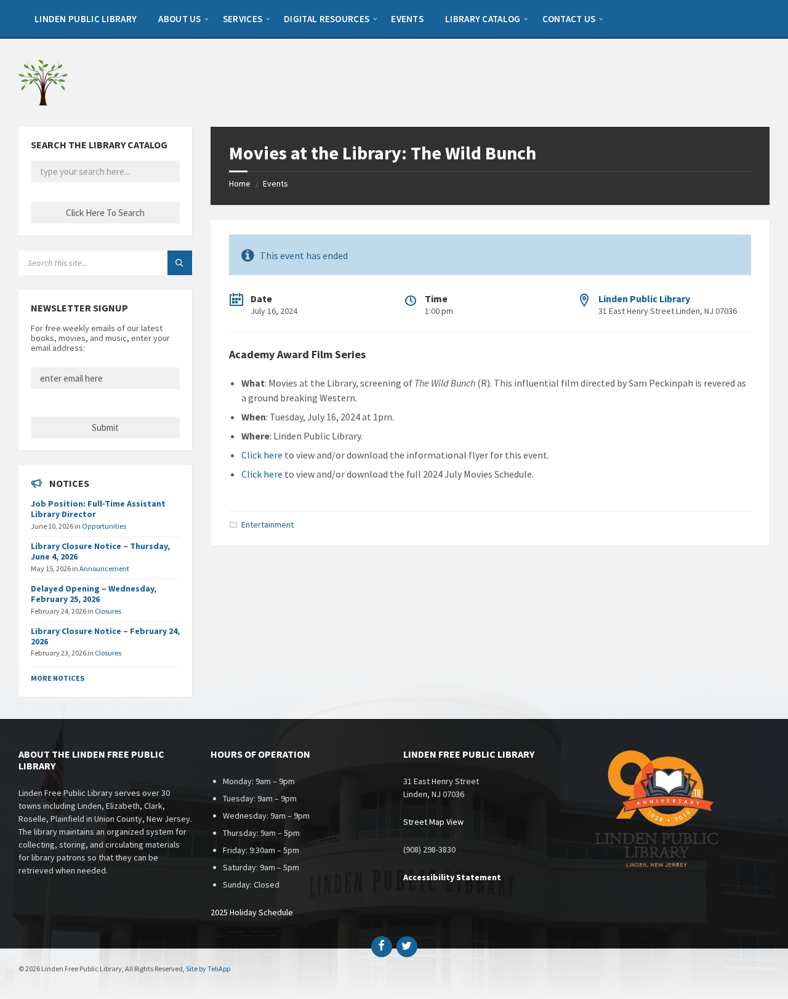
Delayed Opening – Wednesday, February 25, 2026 (93, 593)
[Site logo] (43, 103)
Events (275, 183)
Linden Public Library (644, 298)
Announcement (104, 568)
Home (240, 183)
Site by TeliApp (208, 968)
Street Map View (433, 821)
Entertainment (267, 524)
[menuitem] (86, 18)
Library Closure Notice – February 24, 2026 (105, 636)
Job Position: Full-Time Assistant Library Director (98, 509)
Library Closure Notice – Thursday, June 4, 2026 (100, 551)
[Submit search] (179, 263)
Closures (108, 611)
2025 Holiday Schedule (252, 912)
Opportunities (104, 526)
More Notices (57, 678)
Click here (262, 455)
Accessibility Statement (452, 877)
